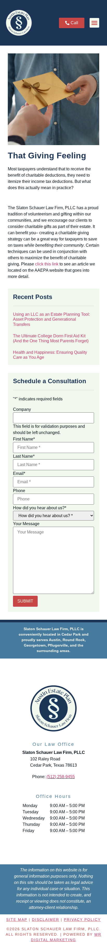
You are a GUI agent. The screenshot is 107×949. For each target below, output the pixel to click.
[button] (94, 23)
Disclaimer (45, 919)
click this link (46, 264)
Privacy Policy (82, 919)
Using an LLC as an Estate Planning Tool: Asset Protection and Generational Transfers (51, 319)
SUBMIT (25, 601)
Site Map (16, 919)
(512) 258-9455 (60, 776)
